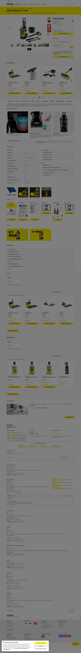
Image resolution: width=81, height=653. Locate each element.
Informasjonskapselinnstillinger (41, 648)
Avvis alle (41, 645)
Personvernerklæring (23, 648)
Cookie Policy (17, 648)
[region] (25, 646)
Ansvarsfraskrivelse (6, 649)
